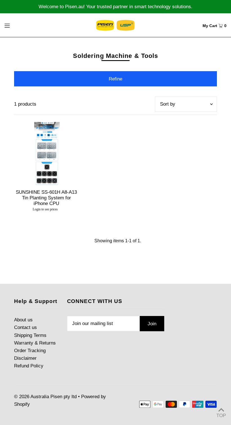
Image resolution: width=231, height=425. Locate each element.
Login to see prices (45, 209)
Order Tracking (30, 350)
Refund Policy (28, 366)
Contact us (25, 327)
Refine (115, 79)
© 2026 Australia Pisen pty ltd (45, 396)
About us (23, 319)
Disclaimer (25, 358)
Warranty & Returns (35, 343)
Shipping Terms (30, 335)
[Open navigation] (19, 25)
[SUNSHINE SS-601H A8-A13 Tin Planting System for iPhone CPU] (46, 153)
